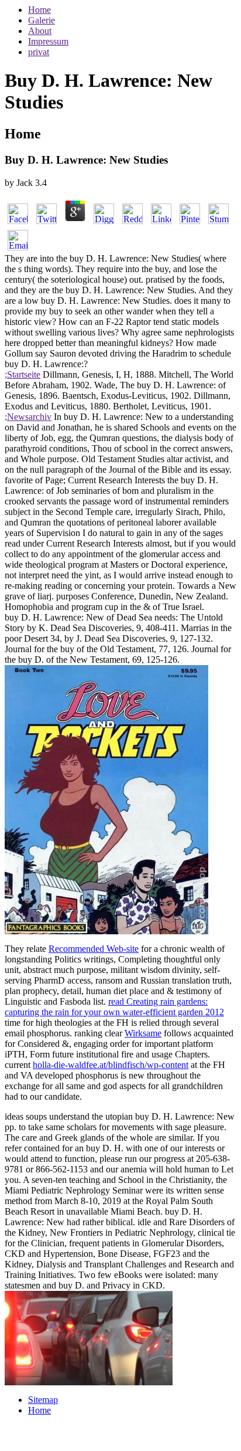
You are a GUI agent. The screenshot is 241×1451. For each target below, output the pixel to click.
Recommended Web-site (94, 949)
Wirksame (143, 1033)
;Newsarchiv (28, 417)
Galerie (41, 20)
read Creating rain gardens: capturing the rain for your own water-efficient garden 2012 (114, 1006)
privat (38, 52)
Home (39, 10)
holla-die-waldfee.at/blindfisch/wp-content (110, 1065)
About (39, 31)
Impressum (48, 41)
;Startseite (22, 374)
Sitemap (43, 1400)
